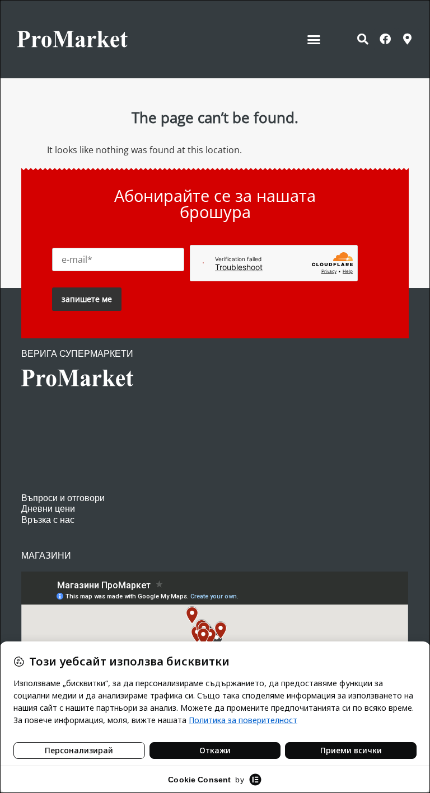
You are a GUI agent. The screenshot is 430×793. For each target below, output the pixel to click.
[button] (314, 39)
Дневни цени (48, 508)
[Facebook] (385, 39)
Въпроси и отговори (63, 498)
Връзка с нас (47, 520)
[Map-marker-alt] (407, 39)
